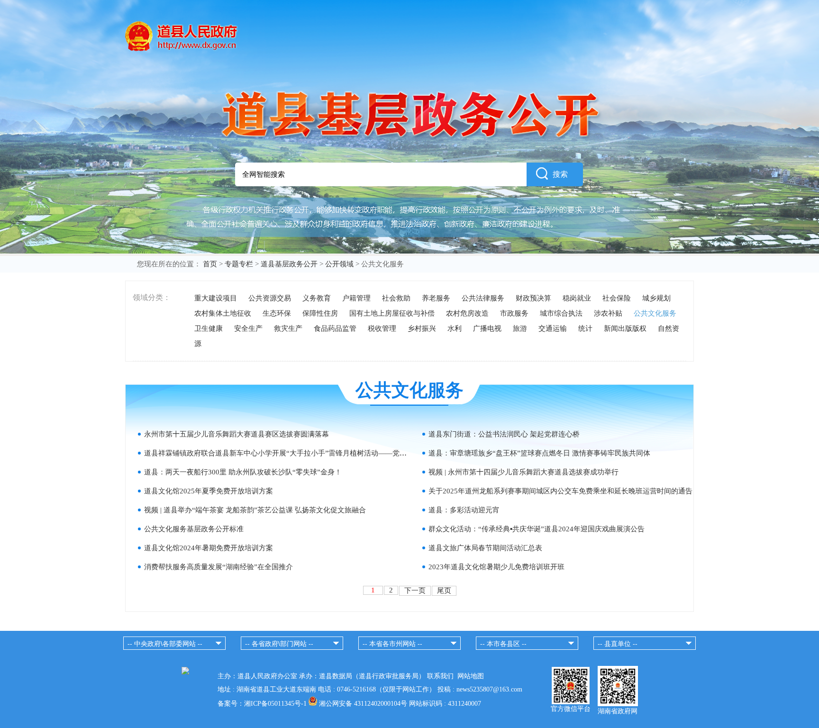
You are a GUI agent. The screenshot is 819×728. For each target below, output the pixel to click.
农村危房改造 (467, 313)
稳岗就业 (577, 298)
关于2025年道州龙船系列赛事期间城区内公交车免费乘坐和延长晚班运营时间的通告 (560, 491)
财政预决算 (533, 298)
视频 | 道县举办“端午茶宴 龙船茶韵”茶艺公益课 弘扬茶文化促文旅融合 (255, 510)
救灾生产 (288, 328)
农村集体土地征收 (222, 313)
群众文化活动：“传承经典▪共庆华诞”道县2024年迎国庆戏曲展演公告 (536, 529)
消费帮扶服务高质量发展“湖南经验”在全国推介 (218, 567)
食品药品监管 (335, 328)
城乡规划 (656, 298)
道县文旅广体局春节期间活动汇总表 (485, 548)
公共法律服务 (483, 298)
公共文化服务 (655, 313)
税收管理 (382, 328)
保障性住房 (320, 313)
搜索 (560, 174)
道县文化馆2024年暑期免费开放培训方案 (208, 548)
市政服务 (514, 313)
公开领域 (339, 264)
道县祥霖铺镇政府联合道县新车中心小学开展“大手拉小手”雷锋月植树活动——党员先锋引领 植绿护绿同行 (312, 453)
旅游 (520, 328)
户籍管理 (356, 298)
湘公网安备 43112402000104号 (363, 703)
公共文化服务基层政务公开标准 (194, 529)
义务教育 (316, 298)
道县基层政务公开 (289, 264)
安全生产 (248, 328)
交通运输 (552, 328)
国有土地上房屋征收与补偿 (392, 313)
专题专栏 (239, 264)
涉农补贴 (608, 313)
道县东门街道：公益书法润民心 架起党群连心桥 (504, 434)
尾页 (444, 590)
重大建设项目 (215, 298)
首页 (210, 264)
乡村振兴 (422, 328)
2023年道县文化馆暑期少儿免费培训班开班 (496, 567)
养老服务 (436, 298)
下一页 (415, 590)
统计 (585, 328)
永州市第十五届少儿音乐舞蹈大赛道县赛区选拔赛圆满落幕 (236, 434)
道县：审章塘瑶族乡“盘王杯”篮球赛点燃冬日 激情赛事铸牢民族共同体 (539, 453)
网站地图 (470, 676)
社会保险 (616, 298)
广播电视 (487, 328)
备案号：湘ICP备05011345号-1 (262, 703)
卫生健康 (208, 328)
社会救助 (396, 298)
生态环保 (277, 313)
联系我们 (440, 676)
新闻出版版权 (625, 328)
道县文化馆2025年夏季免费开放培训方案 (208, 491)
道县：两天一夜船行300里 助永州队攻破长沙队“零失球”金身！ (243, 472)
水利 (454, 328)
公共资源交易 (269, 298)
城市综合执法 (561, 313)
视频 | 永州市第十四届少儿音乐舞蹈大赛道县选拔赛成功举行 (523, 472)
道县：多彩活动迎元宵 (464, 510)
